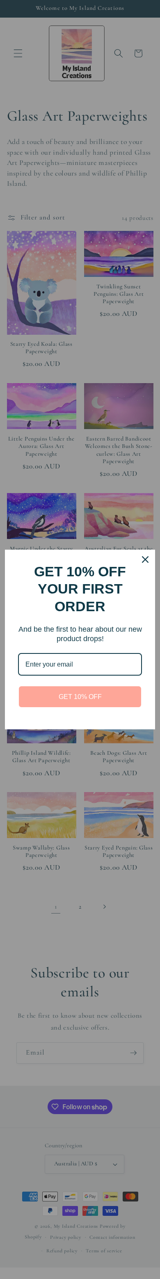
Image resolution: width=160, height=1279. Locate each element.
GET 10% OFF (80, 696)
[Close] (145, 559)
